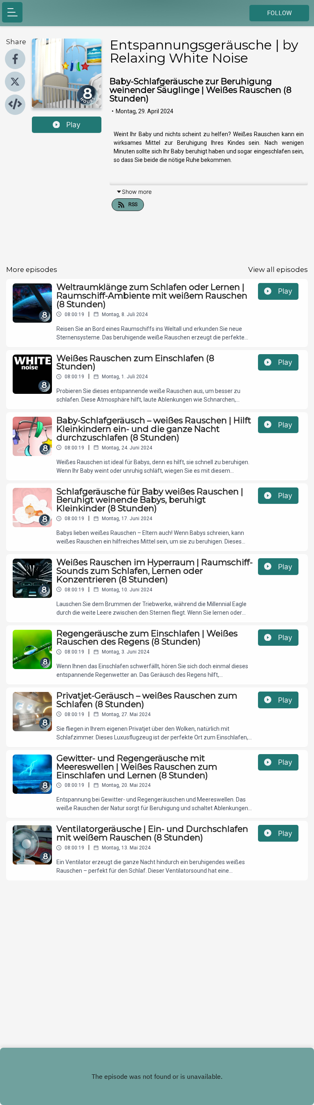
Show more (137, 191)
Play (73, 124)
